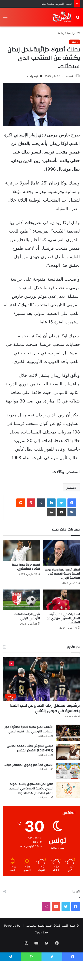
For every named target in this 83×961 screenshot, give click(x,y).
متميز (70, 487)
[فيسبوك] (71, 502)
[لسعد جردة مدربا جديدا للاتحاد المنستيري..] (21, 550)
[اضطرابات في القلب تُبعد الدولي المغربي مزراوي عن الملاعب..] (61, 600)
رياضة (60, 33)
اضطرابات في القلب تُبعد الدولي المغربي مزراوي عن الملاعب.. (63, 618)
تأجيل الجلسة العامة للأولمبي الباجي (27, 616)
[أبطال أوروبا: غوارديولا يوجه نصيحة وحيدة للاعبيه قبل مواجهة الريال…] (61, 553)
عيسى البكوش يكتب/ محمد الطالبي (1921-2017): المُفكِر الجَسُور (30, 748)
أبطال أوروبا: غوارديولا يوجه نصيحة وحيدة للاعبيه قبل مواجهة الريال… (62, 574)
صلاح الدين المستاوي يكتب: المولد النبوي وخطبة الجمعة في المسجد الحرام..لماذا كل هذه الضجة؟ (31, 788)
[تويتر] (61, 502)
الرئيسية (72, 33)
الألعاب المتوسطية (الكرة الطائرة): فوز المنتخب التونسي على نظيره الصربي (28, 729)
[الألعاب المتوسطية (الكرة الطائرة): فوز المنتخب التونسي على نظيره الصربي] (68, 733)
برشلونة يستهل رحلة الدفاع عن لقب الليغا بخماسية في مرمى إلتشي (45, 708)
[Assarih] (62, 17)
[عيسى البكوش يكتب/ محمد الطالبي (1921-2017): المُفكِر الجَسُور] (68, 752)
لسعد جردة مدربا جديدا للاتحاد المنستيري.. (26, 567)
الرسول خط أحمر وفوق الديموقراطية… (28, 765)
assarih (70, 76)
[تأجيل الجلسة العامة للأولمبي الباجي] (21, 600)
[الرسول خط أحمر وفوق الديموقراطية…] (68, 771)
